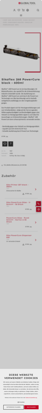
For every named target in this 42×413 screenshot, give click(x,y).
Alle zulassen (31, 407)
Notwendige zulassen (14, 407)
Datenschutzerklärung (31, 397)
